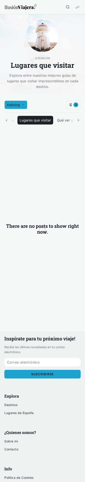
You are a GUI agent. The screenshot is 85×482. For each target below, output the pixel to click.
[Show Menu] (77, 7)
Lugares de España (19, 413)
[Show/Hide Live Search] (67, 7)
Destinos (10, 405)
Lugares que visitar (35, 120)
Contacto (11, 449)
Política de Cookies (19, 477)
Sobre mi (11, 441)
